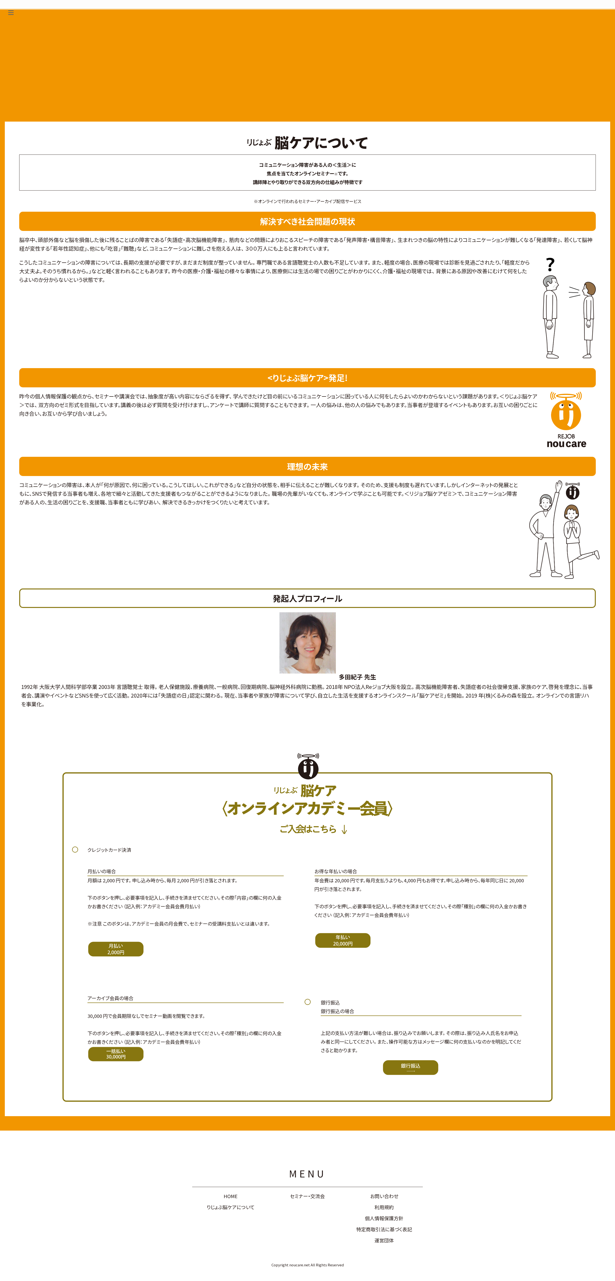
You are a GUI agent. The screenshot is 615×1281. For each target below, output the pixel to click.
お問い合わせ (384, 1196)
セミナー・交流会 (307, 1196)
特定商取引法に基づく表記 (384, 1229)
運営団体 (384, 1240)
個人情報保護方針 (384, 1218)
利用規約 (384, 1207)
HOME (231, 1196)
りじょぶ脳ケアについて (230, 1207)
